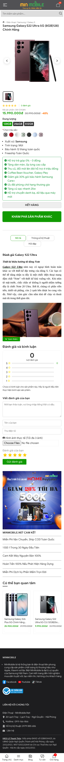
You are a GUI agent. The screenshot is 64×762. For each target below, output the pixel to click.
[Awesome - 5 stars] (24, 455)
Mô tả (18, 238)
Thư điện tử (10, 431)
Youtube (25, 682)
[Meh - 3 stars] (14, 455)
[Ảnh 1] (8, 97)
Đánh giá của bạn (13, 450)
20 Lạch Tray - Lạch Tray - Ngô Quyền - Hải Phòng (31, 717)
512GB (29, 124)
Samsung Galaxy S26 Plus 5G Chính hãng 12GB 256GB (15, 622)
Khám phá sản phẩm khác (32, 216)
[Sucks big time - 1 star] (5, 455)
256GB (18, 124)
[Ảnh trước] (7, 61)
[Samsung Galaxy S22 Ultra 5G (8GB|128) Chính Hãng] (32, 61)
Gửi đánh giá (14, 461)
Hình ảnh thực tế (24, 438)
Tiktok (38, 682)
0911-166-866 (21, 721)
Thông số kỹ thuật (40, 238)
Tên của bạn (10, 422)
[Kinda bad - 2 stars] (10, 455)
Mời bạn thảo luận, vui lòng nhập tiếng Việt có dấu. (29, 404)
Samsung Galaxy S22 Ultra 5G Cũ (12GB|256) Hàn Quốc (46, 622)
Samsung (21, 141)
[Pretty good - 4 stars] (19, 455)
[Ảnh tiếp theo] (57, 61)
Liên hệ (10, 730)
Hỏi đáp (32, 243)
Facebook (11, 682)
